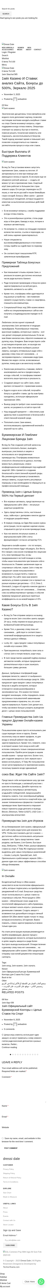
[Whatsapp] (41, 1281)
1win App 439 (8, 1003)
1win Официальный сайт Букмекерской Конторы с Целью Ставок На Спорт (22, 1009)
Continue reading (9, 1047)
